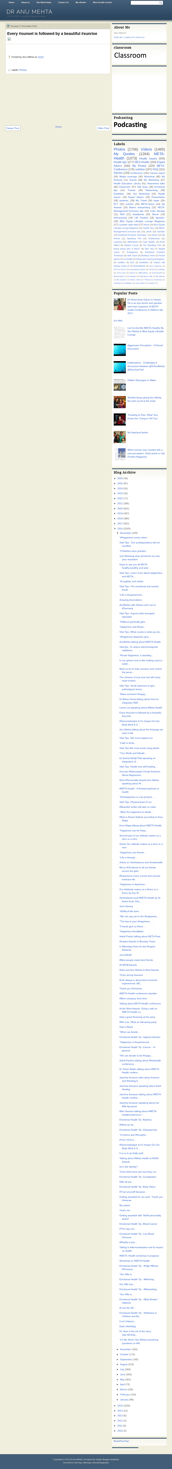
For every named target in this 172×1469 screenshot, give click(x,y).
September (126, 1359)
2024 (120, 488)
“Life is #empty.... (128, 857)
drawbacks (138, 214)
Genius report (157, 173)
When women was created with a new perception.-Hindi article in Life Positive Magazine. (146, 453)
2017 (120, 523)
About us (25, 2)
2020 (120, 508)
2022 (120, 498)
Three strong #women (131, 975)
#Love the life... (127, 1308)
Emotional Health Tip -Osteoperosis (138, 1130)
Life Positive (141, 217)
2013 (120, 1415)
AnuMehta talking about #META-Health (140, 642)
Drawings (132, 276)
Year (126, 1441)
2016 (120, 528)
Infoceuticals (120, 217)
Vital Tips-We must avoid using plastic (139, 748)
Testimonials (154, 238)
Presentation (158, 197)
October (124, 1354)
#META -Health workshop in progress (139, 1256)
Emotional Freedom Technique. (132, 235)
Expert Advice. (136, 197)
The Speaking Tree (152, 245)
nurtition (121, 262)
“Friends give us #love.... (132, 926)
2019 (120, 513)
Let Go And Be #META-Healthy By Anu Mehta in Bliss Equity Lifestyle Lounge (145, 331)
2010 (120, 1431)
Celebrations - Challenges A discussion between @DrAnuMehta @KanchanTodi (146, 366)
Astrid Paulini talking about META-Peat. (140, 936)
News (154, 235)
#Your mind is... (127, 1140)
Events (133, 180)
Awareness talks (156, 183)
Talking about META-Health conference (140, 1003)
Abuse (155, 214)
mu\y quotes (140, 283)
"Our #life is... (126, 1274)
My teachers (122, 280)
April (122, 1384)
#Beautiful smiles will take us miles (137, 807)
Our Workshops (43, 2)
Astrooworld (157, 273)
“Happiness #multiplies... (132, 931)
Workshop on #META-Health (134, 1261)
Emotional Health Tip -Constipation (137, 1177)
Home (11, 2)
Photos (23, 70)
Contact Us (63, 2)
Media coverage (128, 176)
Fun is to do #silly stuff (131, 1153)
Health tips (120, 162)
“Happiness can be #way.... (133, 830)
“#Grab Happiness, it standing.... (136, 655)
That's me (124, 1210)
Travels (131, 190)
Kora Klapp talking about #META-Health (140, 825)
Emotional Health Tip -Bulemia (135, 1119)
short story (121, 273)
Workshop (149, 176)
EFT (116, 204)
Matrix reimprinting (139, 207)
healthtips (128, 283)
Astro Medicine (155, 266)
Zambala (117, 283)
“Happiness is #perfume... (133, 884)
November (125, 1349)
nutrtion (129, 204)
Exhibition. (119, 194)
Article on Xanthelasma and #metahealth (141, 862)
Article (146, 225)
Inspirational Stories (137, 269)
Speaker (161, 231)
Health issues (148, 158)
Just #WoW (125, 955)
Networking (152, 190)
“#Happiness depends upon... (135, 637)
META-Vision (148, 204)
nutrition (140, 169)
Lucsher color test (128, 224)
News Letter (135, 280)
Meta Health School (102, 2)
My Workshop (151, 180)
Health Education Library (127, 183)
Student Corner (131, 245)
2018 (120, 518)
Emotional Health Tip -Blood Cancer (138, 1224)
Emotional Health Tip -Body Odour (137, 1187)
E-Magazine (132, 252)
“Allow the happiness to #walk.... (136, 812)
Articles (118, 172)
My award (124, 1205)
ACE (132, 262)
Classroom (125, 187)
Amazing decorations (130, 600)
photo (149, 231)
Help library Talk (145, 276)
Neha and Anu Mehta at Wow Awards (139, 970)
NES (122, 214)
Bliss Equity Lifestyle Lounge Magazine (142, 221)
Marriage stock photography (96, 1463)
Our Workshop (141, 194)
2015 (120, 1405)
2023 (120, 493)
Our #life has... (127, 1284)
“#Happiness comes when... (134, 537)
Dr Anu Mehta (30, 12)
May (122, 1379)
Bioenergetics (119, 276)
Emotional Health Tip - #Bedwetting (138, 1289)
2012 (120, 1420)
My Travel (141, 200)
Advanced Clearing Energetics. (150, 259)
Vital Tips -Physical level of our (135, 802)
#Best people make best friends (136, 960)
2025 (120, 483)
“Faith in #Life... (127, 743)
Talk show (142, 187)
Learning (118, 242)
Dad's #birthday (127, 1326)
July (122, 1369)
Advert (132, 273)
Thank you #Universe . (131, 988)
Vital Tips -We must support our (136, 738)
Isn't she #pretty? (128, 1167)
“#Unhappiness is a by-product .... (137, 797)
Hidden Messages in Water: (142, 380)
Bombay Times (148, 255)
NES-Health (142, 162)
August (123, 1364)
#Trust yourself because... (133, 1192)
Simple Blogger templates (107, 1459)
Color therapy (157, 211)
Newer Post (13, 128)
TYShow (146, 280)
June (122, 1374)
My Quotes (124, 154)
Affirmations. (143, 273)
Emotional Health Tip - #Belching (136, 1279)
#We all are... (126, 1182)
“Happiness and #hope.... (132, 627)
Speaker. (160, 217)
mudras (152, 283)
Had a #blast (126, 1027)
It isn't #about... (127, 1321)
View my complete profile (129, 37)
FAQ (155, 169)
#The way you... (127, 1229)
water (156, 200)
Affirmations (132, 242)
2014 (120, 1410)
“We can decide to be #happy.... (136, 1055)
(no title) (118, 320)
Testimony (158, 280)
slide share (132, 255)
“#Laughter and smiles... (132, 581)
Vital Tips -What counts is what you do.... (140, 632)
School (152, 269)
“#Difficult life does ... (130, 911)
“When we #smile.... (129, 1032)
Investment (68, 1463)
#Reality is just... (128, 1242)
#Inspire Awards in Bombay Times (137, 941)
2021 (120, 503)
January (124, 1399)
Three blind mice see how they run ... (139, 1172)
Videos (146, 149)
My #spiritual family (137, 432)
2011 (119, 1425)
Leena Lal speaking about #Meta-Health (140, 707)
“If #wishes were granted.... (133, 551)
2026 (120, 478)
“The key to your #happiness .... (136, 921)
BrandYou (119, 1441)
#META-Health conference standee (138, 993)
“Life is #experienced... (131, 595)
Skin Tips (149, 249)
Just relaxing (126, 906)
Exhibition (143, 262)
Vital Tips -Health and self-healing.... (138, 766)
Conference (136, 173)
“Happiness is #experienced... (135, 1042)
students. (124, 200)
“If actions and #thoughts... (133, 1135)
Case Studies (149, 242)
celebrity (161, 269)
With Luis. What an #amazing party (138, 1022)
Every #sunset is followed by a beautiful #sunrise (52, 33)
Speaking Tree (134, 238)
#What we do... (127, 1125)
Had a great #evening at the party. (137, 1017)
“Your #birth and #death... (133, 753)
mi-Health (128, 259)
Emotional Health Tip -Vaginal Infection (139, 1037)
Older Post (103, 128)
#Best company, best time (133, 998)
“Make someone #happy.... (133, 694)
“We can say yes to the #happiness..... (139, 916)
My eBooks (81, 2)
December (125, 533)
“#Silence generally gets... (133, 622)
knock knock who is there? (127, 249)
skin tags (78, 1463)
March (123, 1389)
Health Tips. (148, 228)
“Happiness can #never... (132, 852)
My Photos (139, 165)
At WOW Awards (128, 965)
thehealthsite (139, 266)
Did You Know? (120, 269)
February (125, 1394)
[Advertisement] (57, 99)
